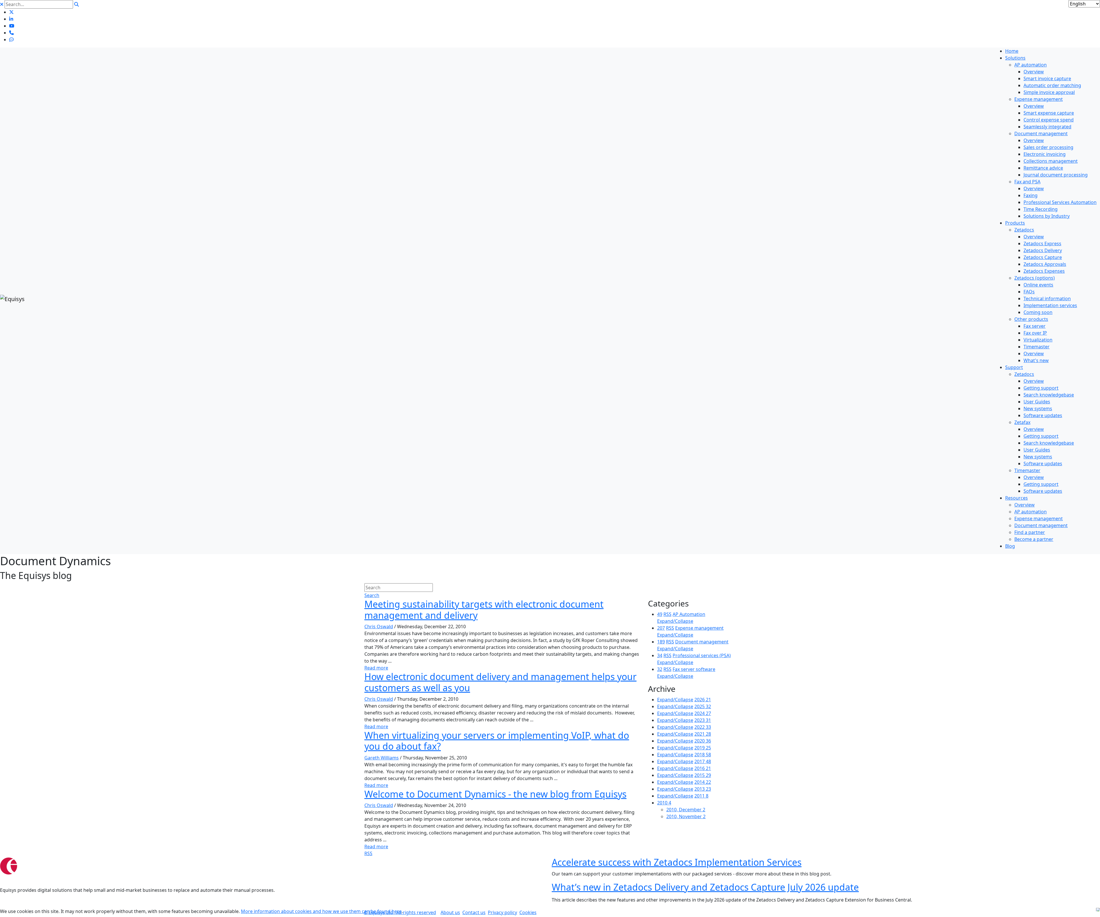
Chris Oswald (378, 626)
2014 (702, 782)
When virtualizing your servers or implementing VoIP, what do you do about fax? (496, 740)
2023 (702, 720)
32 (659, 669)
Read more (376, 668)
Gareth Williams (381, 758)
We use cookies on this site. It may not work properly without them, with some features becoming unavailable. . (201, 911)
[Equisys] (12, 298)
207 (661, 628)
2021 (702, 734)
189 (661, 642)
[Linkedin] (11, 19)
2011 (701, 796)
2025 (702, 706)
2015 (702, 775)
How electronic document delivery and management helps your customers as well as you (500, 682)
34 (659, 655)
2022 (702, 727)
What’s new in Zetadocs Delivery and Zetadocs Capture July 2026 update (705, 887)
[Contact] (11, 33)
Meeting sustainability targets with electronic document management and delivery (484, 609)
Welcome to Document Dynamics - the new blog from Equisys (495, 794)
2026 (702, 699)
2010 (664, 803)
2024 (702, 713)
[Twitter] (11, 12)
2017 (702, 761)
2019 (702, 748)
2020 (702, 741)
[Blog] (11, 39)
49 (659, 614)
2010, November (686, 816)
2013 (702, 789)
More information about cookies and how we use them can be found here (321, 911)
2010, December (685, 809)
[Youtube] (11, 26)
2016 (702, 768)
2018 (702, 754)
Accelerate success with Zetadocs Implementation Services (677, 862)
